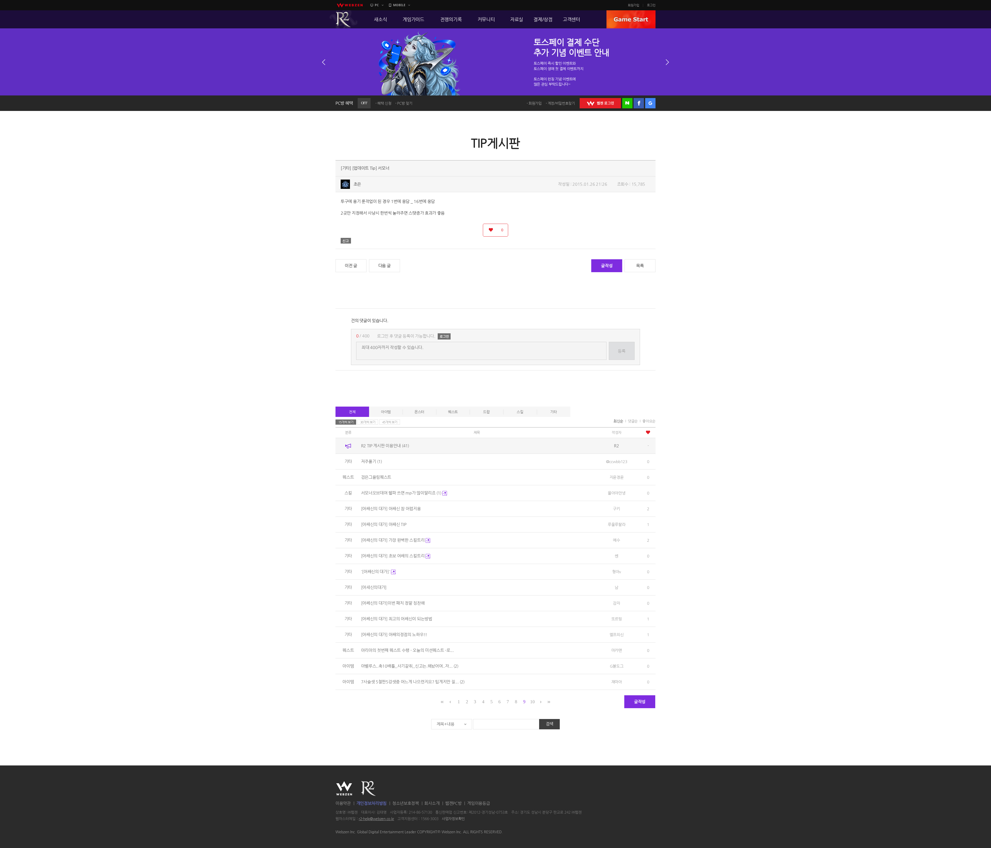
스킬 (520, 412)
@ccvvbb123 (616, 461)
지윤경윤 (617, 477)
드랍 (486, 412)
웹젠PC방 (453, 803)
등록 (621, 351)
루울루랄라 (617, 524)
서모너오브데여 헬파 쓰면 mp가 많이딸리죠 (401, 492)
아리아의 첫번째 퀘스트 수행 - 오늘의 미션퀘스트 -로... (407, 650)
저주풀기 (371, 461)
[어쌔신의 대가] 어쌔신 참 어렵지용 (391, 508)
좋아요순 (649, 421)
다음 (667, 62)
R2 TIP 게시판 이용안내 (385, 445)
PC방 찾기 (404, 103)
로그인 (651, 5)
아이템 (386, 412)
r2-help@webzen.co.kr (376, 819)
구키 (616, 508)
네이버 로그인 (627, 103)
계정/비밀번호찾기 (561, 103)
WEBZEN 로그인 (600, 103)
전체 (352, 412)
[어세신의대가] (374, 587)
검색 (549, 723)
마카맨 (616, 650)
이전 (323, 62)
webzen (350, 5)
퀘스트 (453, 412)
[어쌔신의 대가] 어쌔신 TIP (383, 524)
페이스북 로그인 (639, 103)
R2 (343, 19)
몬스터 (419, 412)
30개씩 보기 (367, 422)
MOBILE (399, 5)
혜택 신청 (384, 103)
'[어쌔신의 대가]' (376, 571)
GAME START (631, 19)
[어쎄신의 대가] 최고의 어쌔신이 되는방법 (396, 618)
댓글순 (633, 421)
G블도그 (617, 666)
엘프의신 (617, 634)
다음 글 (384, 265)
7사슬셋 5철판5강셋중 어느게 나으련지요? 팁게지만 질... (413, 681)
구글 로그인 (650, 103)
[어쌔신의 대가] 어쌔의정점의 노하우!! (394, 634)
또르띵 (616, 619)
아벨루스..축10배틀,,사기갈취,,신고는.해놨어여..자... (410, 666)
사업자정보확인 (453, 819)
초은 (357, 184)
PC (377, 5)
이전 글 (351, 265)
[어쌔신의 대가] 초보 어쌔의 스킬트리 (393, 555)
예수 (616, 540)
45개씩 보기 (389, 422)
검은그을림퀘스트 (376, 477)
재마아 (616, 682)
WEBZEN (344, 788)
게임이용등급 (478, 803)
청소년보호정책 (405, 803)
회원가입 (633, 5)
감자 (616, 603)
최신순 (618, 421)
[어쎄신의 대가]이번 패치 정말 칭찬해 (393, 603)
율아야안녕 (617, 493)
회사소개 (431, 803)
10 (532, 701)
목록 (640, 265)
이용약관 (343, 803)
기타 (553, 412)
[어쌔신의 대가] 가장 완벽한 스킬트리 (393, 540)
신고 (346, 241)
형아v (616, 571)
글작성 (606, 265)
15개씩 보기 (346, 422)
